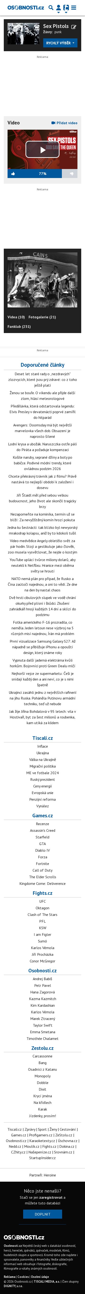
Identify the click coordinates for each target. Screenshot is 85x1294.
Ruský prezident (42, 779)
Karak (42, 1109)
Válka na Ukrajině (42, 759)
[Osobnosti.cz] (26, 7)
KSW (42, 927)
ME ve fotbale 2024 (42, 772)
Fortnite (42, 863)
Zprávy (30, 1129)
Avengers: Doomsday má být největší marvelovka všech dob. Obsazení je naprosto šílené (42, 431)
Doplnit (43, 1214)
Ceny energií (42, 786)
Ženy (53, 1129)
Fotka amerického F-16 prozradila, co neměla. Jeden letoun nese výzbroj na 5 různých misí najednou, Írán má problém (42, 628)
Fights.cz (42, 893)
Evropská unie (42, 792)
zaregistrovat (51, 1197)
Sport (42, 1129)
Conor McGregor (42, 961)
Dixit (42, 1089)
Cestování (68, 1129)
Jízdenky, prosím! (42, 1115)
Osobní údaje (40, 1277)
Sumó (42, 941)
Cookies (23, 1277)
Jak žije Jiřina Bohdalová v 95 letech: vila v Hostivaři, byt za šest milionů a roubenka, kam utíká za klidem (42, 717)
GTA (42, 843)
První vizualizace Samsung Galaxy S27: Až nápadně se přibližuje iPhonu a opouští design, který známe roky (43, 647)
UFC (42, 901)
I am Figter (42, 934)
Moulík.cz (31, 1146)
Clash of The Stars (42, 914)
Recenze (42, 823)
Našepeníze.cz (39, 1152)
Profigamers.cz (40, 1135)
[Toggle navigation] (73, 7)
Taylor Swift (42, 1025)
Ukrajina (42, 752)
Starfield (42, 837)
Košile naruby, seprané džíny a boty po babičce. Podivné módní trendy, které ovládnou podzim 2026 (42, 463)
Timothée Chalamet (42, 1038)
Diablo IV (42, 850)
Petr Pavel (42, 985)
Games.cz (42, 815)
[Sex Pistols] (23, 33)
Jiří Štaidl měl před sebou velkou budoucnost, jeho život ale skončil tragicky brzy (42, 501)
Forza (42, 857)
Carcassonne (42, 1056)
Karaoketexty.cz (42, 1140)
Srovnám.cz (63, 1152)
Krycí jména (42, 1095)
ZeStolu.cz (63, 1135)
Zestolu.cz (42, 1048)
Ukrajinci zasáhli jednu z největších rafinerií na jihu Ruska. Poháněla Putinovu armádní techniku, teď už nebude (42, 698)
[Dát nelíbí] (62, 173)
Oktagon (42, 907)
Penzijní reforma (42, 799)
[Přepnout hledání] (51, 7)
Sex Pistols (56, 26)
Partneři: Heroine (42, 1175)
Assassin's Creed (42, 830)
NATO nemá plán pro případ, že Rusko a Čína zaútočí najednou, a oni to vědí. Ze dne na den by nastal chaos (42, 584)
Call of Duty (42, 870)
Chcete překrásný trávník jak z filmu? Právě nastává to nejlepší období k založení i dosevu (42, 482)
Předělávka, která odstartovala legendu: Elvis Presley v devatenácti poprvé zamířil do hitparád (42, 412)
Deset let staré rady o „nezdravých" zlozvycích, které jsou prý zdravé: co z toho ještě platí (42, 379)
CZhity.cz (18, 1152)
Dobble (42, 1082)
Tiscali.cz (42, 738)
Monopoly (42, 1076)
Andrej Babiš (42, 978)
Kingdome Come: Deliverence (42, 883)
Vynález (42, 806)
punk (58, 32)
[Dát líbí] (23, 173)
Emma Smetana (42, 1031)
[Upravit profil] (73, 27)
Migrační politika (43, 766)
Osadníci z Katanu (42, 1069)
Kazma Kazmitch (42, 998)
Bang (42, 1062)
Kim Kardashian (42, 1005)
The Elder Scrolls (42, 876)
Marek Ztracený (42, 1018)
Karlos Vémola (42, 947)
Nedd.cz (15, 1146)
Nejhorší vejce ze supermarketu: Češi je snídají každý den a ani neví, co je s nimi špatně (43, 679)
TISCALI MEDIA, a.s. (47, 1282)
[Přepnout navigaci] (58, 7)
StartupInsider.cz (42, 1157)
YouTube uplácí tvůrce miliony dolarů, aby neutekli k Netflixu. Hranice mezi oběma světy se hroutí (43, 565)
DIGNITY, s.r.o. (13, 1286)
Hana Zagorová (42, 992)
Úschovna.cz (67, 1140)
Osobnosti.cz (42, 970)
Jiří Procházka (42, 954)
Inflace (42, 746)
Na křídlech (42, 1102)
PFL (42, 921)
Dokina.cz (66, 1146)
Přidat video (66, 122)
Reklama (9, 1277)
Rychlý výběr (59, 43)
